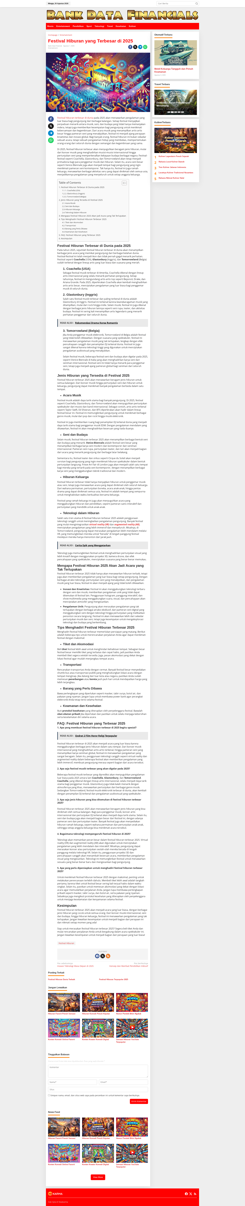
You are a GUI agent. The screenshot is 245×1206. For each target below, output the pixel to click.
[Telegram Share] (140, 47)
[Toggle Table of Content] (123, 183)
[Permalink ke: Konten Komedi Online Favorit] (64, 1028)
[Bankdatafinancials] (122, 14)
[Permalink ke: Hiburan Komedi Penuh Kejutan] (98, 1002)
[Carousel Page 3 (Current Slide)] (175, 112)
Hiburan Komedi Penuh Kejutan (96, 1014)
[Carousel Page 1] (168, 112)
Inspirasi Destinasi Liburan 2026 (174, 105)
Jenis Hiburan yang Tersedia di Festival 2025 (82, 200)
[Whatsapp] (145, 47)
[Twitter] (102, 956)
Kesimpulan (66, 238)
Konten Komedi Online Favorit (61, 1039)
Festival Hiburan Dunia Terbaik (61, 979)
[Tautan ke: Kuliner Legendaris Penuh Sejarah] (175, 140)
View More (98, 1177)
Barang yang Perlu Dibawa (76, 228)
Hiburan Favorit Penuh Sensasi (61, 1014)
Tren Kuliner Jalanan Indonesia (172, 167)
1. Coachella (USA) (72, 190)
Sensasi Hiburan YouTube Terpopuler (127, 1040)
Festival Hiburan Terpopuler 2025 (113, 979)
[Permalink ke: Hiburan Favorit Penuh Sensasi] (64, 1002)
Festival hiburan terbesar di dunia (75, 117)
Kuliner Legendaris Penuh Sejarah (174, 156)
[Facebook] (97, 956)
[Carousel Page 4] (179, 112)
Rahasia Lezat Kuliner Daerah (171, 162)
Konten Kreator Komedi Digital (95, 1039)
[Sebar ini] (130, 47)
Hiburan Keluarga (72, 209)
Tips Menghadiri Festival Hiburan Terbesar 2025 (83, 219)
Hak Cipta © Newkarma (58, 1202)
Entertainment (53, 48)
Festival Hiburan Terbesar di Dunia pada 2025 (82, 187)
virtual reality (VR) (99, 524)
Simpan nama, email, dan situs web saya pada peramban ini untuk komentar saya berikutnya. (95, 1095)
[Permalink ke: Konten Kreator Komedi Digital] (98, 1028)
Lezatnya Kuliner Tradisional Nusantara (176, 173)
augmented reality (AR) (127, 524)
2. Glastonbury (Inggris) (75, 193)
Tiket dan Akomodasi (74, 222)
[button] (196, 3)
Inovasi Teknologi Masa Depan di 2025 (75, 964)
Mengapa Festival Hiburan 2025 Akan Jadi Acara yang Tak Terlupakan (93, 215)
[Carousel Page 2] (172, 112)
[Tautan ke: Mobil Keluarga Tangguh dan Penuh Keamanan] (175, 52)
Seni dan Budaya (72, 206)
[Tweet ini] (135, 47)
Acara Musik (70, 203)
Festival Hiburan (66, 943)
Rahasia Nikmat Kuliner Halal (171, 178)
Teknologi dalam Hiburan (75, 212)
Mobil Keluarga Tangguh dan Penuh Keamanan (173, 70)
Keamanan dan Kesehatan (76, 231)
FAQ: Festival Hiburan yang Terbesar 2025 (80, 235)
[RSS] (108, 956)
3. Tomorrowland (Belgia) (75, 196)
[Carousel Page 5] (182, 112)
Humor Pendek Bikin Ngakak (128, 1014)
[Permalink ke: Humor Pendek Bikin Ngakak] (132, 1002)
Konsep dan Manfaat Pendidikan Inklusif (128, 964)
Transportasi (70, 225)
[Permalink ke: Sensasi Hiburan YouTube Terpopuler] (132, 1028)
